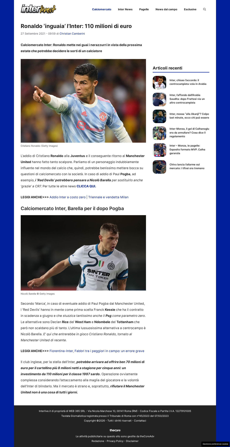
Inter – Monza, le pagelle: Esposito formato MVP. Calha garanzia (187, 149)
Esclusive (190, 9)
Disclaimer (132, 441)
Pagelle (144, 9)
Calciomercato (101, 9)
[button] (204, 9)
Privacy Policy (115, 441)
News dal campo (166, 9)
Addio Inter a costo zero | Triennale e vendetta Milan (89, 197)
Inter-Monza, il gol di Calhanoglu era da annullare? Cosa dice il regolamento (189, 132)
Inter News (125, 9)
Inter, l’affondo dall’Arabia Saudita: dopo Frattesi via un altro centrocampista (187, 98)
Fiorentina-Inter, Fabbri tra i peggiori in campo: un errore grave (97, 351)
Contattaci (140, 420)
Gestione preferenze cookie (215, 444)
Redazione (98, 441)
